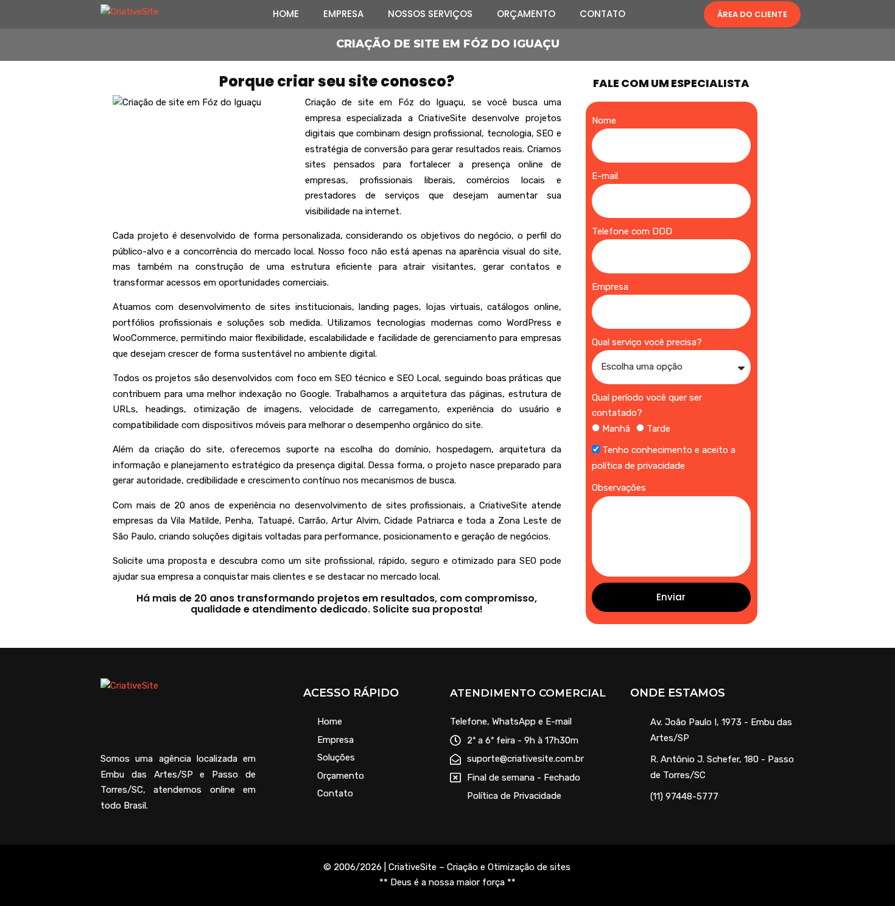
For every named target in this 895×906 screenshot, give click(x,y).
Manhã (616, 428)
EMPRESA (343, 14)
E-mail (605, 175)
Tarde (658, 428)
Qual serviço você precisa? (647, 342)
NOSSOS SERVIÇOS (430, 14)
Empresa (610, 286)
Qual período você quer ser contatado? (647, 405)
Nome (604, 120)
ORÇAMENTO (526, 14)
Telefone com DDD (632, 231)
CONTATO (602, 14)
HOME (286, 14)
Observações (619, 487)
